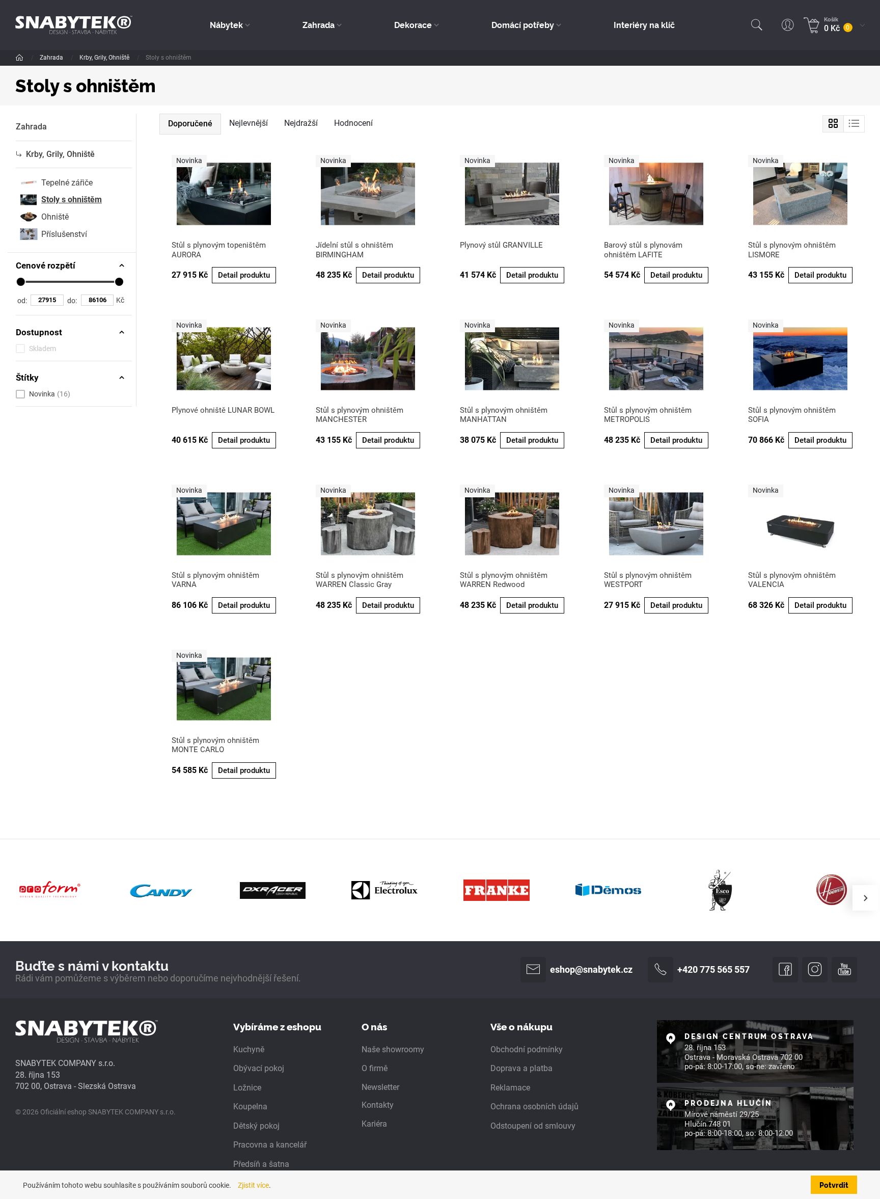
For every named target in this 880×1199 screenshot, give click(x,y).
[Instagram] (815, 969)
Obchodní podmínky (526, 1049)
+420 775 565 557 (713, 970)
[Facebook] (785, 969)
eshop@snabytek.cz (591, 970)
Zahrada (52, 57)
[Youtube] (844, 969)
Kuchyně (248, 1049)
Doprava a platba (521, 1068)
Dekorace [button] (413, 24)
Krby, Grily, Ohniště (105, 57)
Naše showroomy (393, 1049)
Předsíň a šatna (261, 1164)
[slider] (21, 282)
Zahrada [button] (318, 24)
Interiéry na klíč (644, 24)
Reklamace (510, 1088)
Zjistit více (253, 1185)
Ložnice (247, 1088)
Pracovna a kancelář (270, 1145)
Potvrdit (833, 1185)
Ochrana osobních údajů (534, 1106)
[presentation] (865, 898)
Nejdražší (301, 123)
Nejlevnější (248, 123)
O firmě (375, 1068)
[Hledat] (756, 25)
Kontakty (378, 1105)
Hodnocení (353, 123)
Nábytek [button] (226, 24)
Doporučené (190, 123)
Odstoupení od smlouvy (532, 1126)
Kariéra (374, 1124)
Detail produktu (244, 275)
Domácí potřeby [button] (522, 24)
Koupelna (250, 1106)
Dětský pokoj (256, 1126)
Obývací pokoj (258, 1068)
